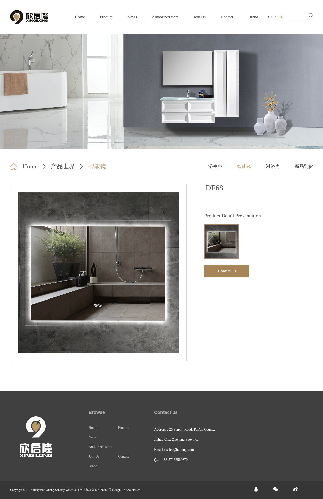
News (132, 17)
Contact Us (227, 271)
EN (281, 17)
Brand (253, 17)
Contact (227, 17)
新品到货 (304, 166)
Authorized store (165, 17)
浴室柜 (215, 166)
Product (106, 17)
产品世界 (63, 166)
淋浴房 (273, 166)
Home (80, 17)
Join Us (200, 17)
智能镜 (97, 166)
